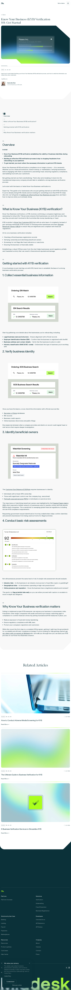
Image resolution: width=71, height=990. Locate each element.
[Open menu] (68, 3)
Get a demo (61, 3)
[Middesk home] (2, 3)
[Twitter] (66, 967)
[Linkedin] (69, 967)
